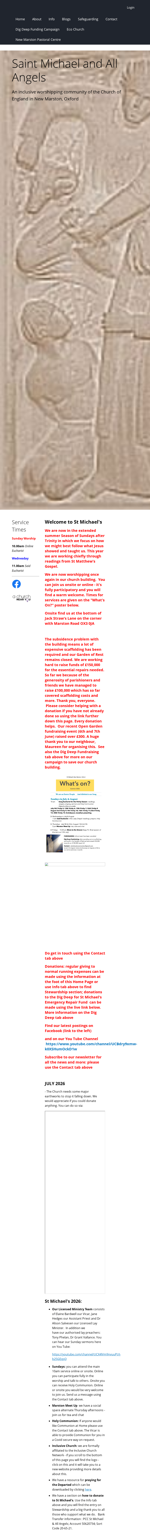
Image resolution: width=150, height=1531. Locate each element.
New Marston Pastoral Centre (38, 39)
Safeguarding (88, 19)
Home (20, 19)
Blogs (66, 19)
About (36, 19)
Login (130, 7)
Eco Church (75, 29)
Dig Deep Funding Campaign (37, 29)
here (88, 1489)
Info (52, 19)
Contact (111, 19)
